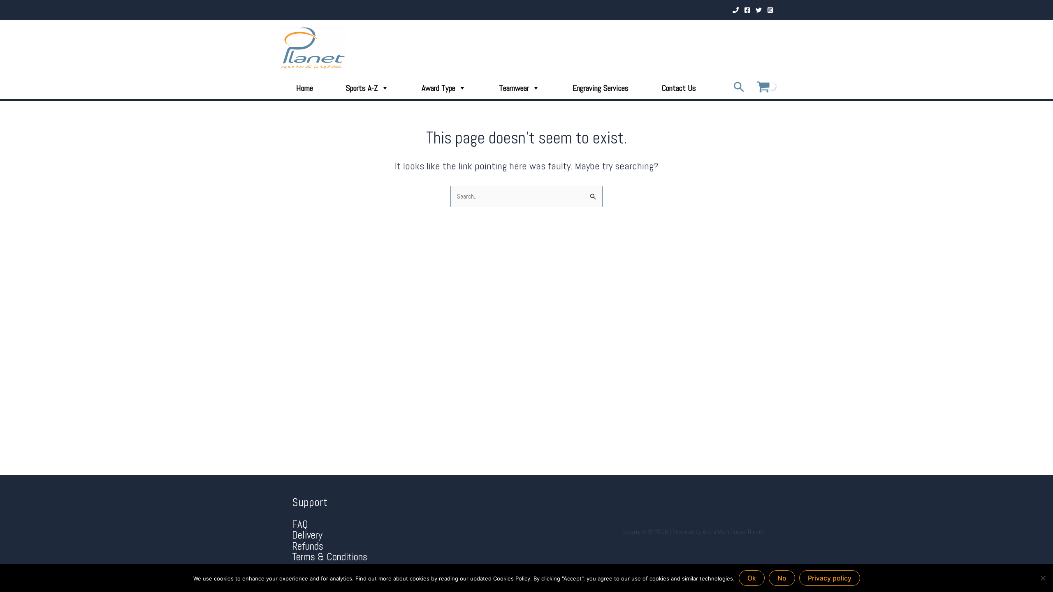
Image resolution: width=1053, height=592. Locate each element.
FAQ (300, 524)
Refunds (307, 546)
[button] (739, 88)
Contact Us (678, 88)
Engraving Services (601, 88)
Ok (751, 578)
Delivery (307, 535)
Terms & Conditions (329, 556)
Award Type (438, 88)
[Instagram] (770, 10)
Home (304, 88)
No (781, 578)
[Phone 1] (736, 10)
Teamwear (514, 88)
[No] (1043, 578)
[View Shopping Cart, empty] (763, 88)
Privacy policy (829, 578)
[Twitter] (759, 10)
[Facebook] (747, 10)
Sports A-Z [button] (362, 88)
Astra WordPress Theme (733, 531)
